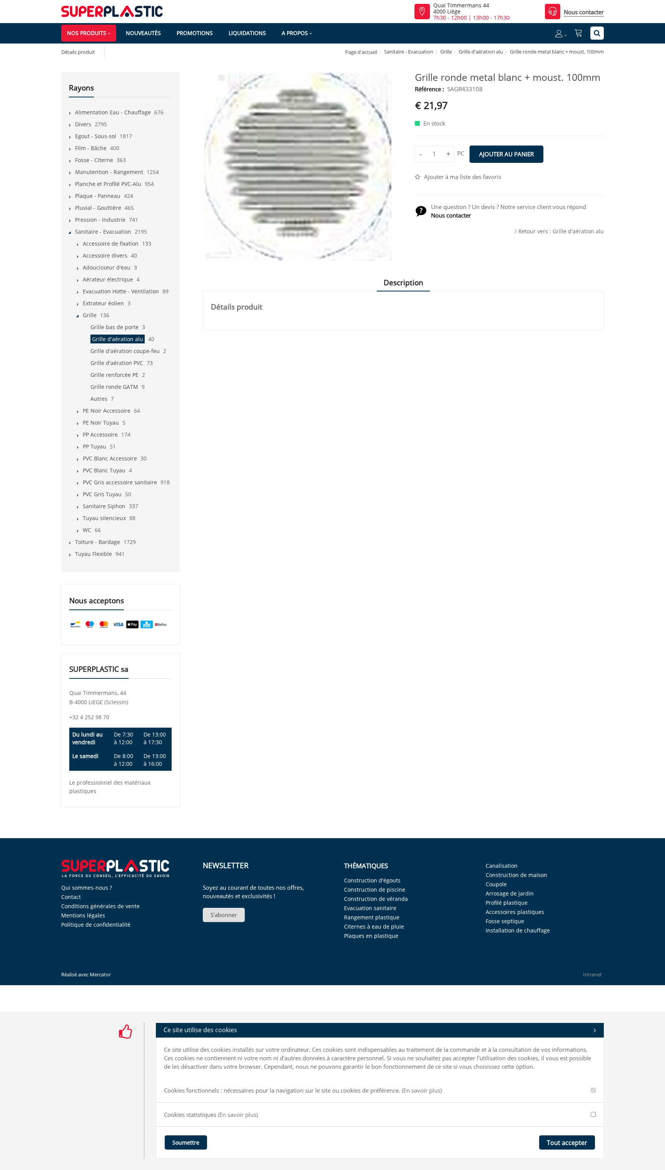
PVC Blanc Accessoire (110, 458)
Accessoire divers (105, 255)
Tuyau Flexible (93, 553)
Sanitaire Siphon (104, 506)
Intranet (592, 974)
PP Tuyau (94, 446)
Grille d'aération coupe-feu (125, 351)
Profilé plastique (507, 902)
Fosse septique (505, 921)
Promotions (195, 33)
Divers (83, 124)
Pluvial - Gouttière (98, 207)
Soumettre (185, 1142)
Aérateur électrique (108, 279)
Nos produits (86, 33)
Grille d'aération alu (481, 51)
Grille (446, 51)
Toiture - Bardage (97, 542)
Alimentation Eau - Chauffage (113, 112)
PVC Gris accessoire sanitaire (120, 482)
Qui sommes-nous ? (86, 887)
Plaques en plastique (371, 935)
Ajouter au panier (506, 154)
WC (87, 530)
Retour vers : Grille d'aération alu (561, 231)
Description (403, 283)
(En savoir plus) (422, 1090)
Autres (98, 398)
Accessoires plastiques (515, 912)
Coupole (496, 884)
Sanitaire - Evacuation (408, 51)
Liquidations (247, 33)
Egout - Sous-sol (95, 136)
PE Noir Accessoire (106, 410)
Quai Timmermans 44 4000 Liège (461, 8)
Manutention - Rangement (109, 172)
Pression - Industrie (100, 219)
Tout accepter (567, 1142)
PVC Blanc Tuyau (104, 470)
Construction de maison (516, 875)
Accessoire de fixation (111, 243)
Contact (71, 897)
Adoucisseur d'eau (106, 267)
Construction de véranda (376, 898)
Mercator (100, 974)
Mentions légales (83, 915)
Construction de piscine (374, 889)
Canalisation (502, 865)
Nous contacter (584, 12)
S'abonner (224, 915)
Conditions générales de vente (100, 906)
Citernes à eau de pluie (374, 926)
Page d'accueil (361, 52)
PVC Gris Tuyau (102, 494)
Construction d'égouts (372, 880)
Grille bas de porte (114, 327)
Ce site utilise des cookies (200, 1030)
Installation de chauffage (518, 930)
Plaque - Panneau (97, 195)
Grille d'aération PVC (116, 363)
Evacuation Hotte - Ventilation (121, 291)
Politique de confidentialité (95, 924)
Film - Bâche (91, 148)
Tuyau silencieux (104, 518)
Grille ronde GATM (114, 386)
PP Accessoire (100, 434)
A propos (295, 33)
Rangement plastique (371, 917)
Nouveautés (143, 33)
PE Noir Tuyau (101, 422)
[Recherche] (597, 33)
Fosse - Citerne (94, 160)
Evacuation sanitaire (370, 908)
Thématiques (366, 865)
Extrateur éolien (103, 303)
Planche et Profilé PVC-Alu (108, 183)
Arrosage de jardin (510, 893)
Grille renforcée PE (114, 374)
